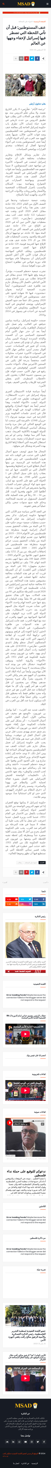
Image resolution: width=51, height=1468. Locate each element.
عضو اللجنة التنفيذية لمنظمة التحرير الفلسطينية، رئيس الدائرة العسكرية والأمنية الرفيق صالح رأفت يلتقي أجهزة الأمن (27, 1335)
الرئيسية (35, 1463)
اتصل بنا (16, 1463)
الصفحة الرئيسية (40, 21)
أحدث (45, 882)
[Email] (21, 58)
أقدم (5, 882)
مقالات (20, 863)
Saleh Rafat (42, 1158)
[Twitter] (32, 58)
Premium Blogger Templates (34, 1460)
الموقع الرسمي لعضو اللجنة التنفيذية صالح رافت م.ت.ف (20, 1454)
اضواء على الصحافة (25, 21)
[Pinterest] (26, 58)
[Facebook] (37, 58)
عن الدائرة (25, 1463)
